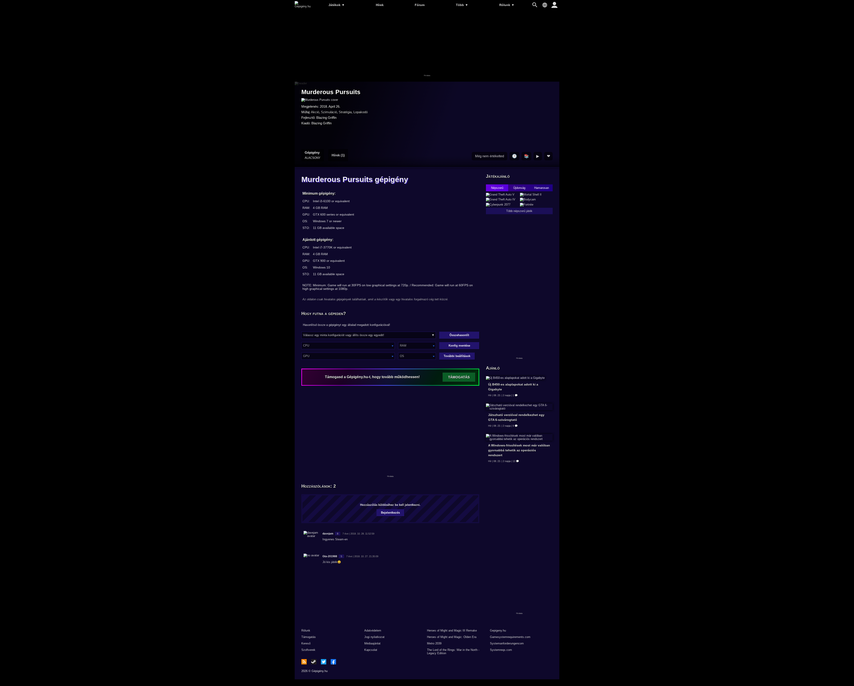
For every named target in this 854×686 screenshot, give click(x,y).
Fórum (420, 5)
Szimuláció (329, 112)
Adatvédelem (372, 630)
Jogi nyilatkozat (374, 637)
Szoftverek (308, 650)
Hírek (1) (338, 155)
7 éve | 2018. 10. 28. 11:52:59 (358, 533)
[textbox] (348, 345)
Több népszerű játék (519, 211)
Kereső (305, 643)
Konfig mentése (459, 345)
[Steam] (313, 661)
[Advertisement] (427, 46)
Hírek (380, 5)
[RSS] (304, 661)
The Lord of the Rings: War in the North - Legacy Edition (453, 651)
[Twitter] (323, 661)
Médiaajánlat (372, 643)
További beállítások (457, 356)
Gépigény (312, 155)
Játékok (336, 5)
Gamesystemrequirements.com (510, 637)
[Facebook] (333, 661)
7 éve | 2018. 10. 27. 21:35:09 (362, 556)
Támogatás (308, 637)
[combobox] (348, 345)
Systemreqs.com (501, 650)
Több (462, 5)
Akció (315, 112)
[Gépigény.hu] (303, 6)
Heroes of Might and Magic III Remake (452, 630)
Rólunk (506, 5)
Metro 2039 (434, 643)
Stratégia (345, 112)
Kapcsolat (370, 650)
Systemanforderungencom (507, 643)
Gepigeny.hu (498, 630)
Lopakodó (360, 112)
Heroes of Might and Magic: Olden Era (451, 637)
